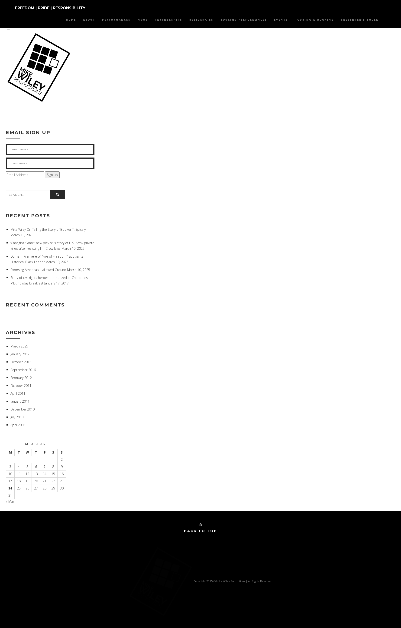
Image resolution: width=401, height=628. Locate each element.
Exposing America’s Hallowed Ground (38, 270)
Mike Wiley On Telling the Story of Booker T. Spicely (48, 229)
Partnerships (168, 19)
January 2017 (19, 354)
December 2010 (22, 409)
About (89, 19)
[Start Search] (58, 194)
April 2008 (17, 425)
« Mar (10, 501)
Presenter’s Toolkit (361, 19)
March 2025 (19, 346)
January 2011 (19, 401)
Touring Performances (243, 19)
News (143, 19)
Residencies (201, 19)
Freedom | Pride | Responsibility (50, 8)
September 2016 (23, 370)
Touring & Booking (314, 19)
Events (281, 19)
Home (71, 19)
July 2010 (16, 417)
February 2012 (21, 378)
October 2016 (20, 362)
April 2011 (17, 393)
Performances (116, 19)
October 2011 (20, 385)
